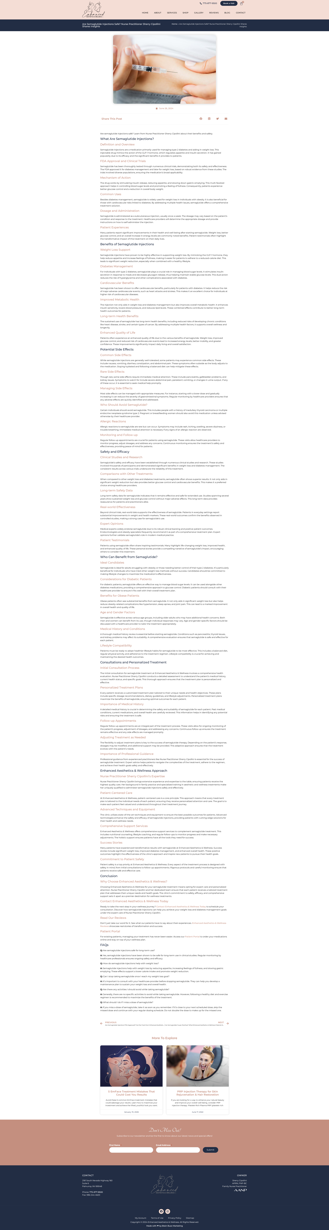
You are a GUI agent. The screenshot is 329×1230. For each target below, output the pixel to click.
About (157, 12)
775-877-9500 (96, 1192)
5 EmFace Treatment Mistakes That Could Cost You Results (131, 1093)
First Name (115, 1145)
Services (172, 12)
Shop (185, 12)
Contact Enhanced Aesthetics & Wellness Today (181, 906)
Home (145, 12)
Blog (227, 12)
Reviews (214, 12)
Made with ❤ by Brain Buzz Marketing (164, 1226)
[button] (201, 119)
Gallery (198, 12)
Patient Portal (192, 936)
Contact (240, 12)
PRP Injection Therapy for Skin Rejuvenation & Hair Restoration (197, 1093)
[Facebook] (161, 1211)
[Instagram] (167, 1211)
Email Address (164, 1145)
